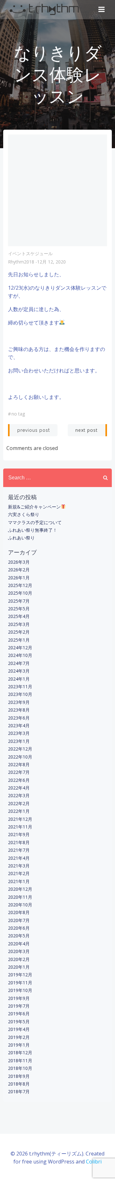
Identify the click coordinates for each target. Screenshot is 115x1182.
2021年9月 (19, 834)
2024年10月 (20, 655)
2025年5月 (19, 609)
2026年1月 (19, 578)
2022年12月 (20, 749)
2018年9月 (19, 1076)
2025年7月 (19, 601)
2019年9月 (19, 998)
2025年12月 (20, 585)
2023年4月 (19, 725)
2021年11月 (20, 827)
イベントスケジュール (30, 253)
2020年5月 (19, 936)
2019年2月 (19, 1037)
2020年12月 (20, 889)
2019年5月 (19, 1021)
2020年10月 (20, 905)
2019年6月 (19, 1013)
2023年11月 (20, 686)
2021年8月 (19, 842)
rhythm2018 (21, 262)
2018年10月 (20, 1068)
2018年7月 (19, 1091)
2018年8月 (19, 1084)
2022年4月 (19, 788)
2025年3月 (19, 624)
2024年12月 (20, 647)
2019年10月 (20, 990)
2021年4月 (19, 858)
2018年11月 (20, 1060)
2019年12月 (20, 975)
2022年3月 (19, 795)
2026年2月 (19, 570)
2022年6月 (19, 780)
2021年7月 (19, 850)
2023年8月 (19, 710)
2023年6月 (19, 718)
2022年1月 (19, 811)
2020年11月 (20, 897)
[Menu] (101, 9)
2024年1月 (19, 679)
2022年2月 (19, 803)
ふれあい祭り (21, 538)
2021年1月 (19, 881)
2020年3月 (19, 951)
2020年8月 (19, 912)
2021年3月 (19, 866)
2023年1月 (19, 741)
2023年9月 (19, 702)
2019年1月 (19, 1045)
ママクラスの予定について (35, 522)
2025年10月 (20, 593)
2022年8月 (19, 764)
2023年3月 (19, 733)
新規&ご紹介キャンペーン (34, 507)
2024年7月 (19, 663)
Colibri (94, 1161)
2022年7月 (19, 772)
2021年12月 (20, 819)
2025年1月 (19, 640)
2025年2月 (19, 632)
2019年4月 (19, 1029)
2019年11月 (20, 983)
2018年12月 (20, 1052)
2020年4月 (19, 944)
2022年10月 (20, 757)
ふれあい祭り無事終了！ (32, 530)
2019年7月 (19, 1006)
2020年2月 (19, 959)
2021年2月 (19, 873)
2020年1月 (19, 967)
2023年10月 (20, 694)
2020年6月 (19, 928)
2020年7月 (19, 920)
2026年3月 (19, 562)
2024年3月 (19, 671)
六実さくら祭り (23, 514)
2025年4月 (19, 616)
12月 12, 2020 (51, 262)
